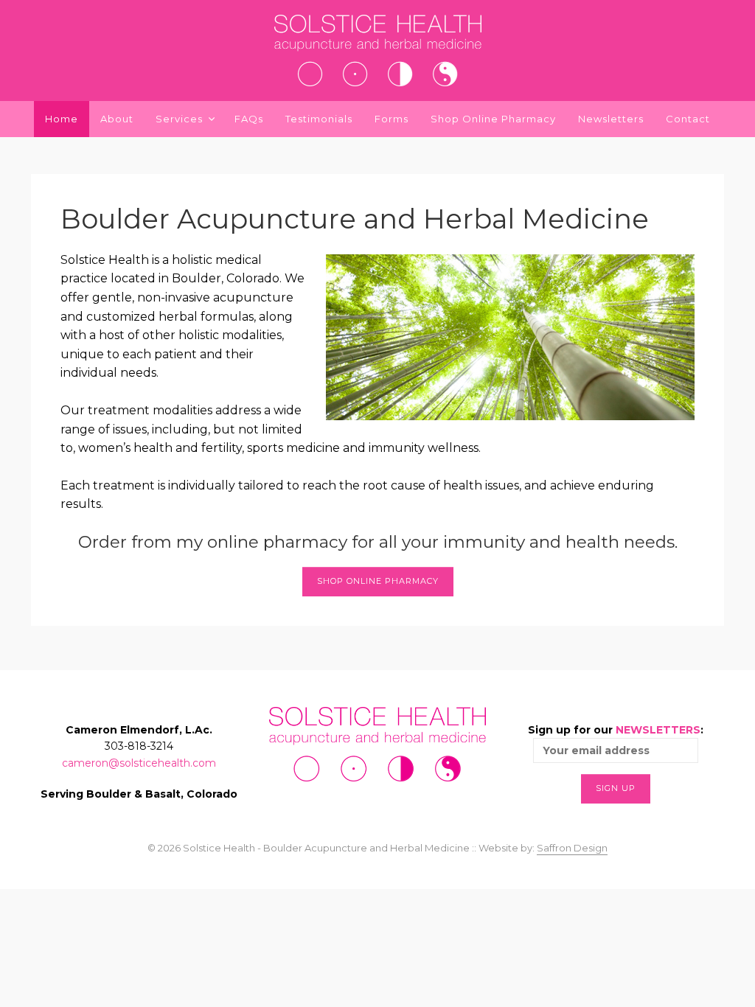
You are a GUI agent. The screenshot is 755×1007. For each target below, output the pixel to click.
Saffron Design (572, 848)
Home (61, 119)
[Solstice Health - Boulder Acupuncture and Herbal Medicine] (377, 50)
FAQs (248, 119)
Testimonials (318, 119)
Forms (391, 119)
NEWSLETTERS (658, 729)
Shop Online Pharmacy (493, 119)
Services (179, 119)
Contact (688, 119)
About (116, 119)
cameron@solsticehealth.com (139, 763)
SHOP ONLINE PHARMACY (378, 581)
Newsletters (611, 119)
